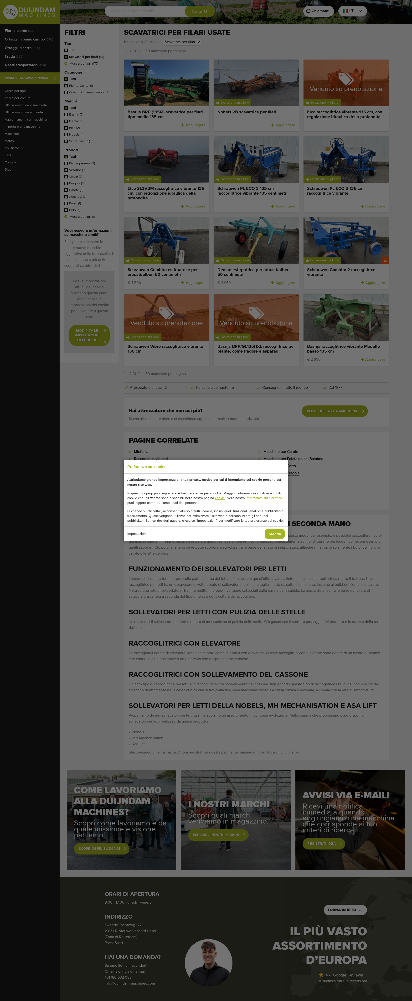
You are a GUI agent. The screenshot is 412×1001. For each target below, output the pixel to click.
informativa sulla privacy (264, 498)
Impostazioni (136, 534)
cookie (220, 498)
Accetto (274, 534)
